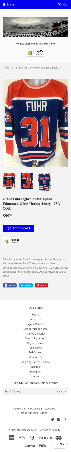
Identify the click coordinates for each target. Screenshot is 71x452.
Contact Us (35, 357)
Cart (65, 4)
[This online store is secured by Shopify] (35, 56)
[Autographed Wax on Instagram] (64, 420)
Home (6, 67)
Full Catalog (35, 352)
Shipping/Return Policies (35, 362)
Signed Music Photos (35, 328)
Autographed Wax (26, 430)
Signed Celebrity (35, 333)
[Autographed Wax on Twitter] (52, 420)
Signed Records (36, 324)
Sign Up (61, 391)
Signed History (35, 343)
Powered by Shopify (49, 430)
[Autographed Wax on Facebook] (58, 420)
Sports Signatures (35, 338)
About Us (35, 319)
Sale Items (35, 347)
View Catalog (35, 408)
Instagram (36, 371)
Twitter (35, 376)
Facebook (35, 366)
